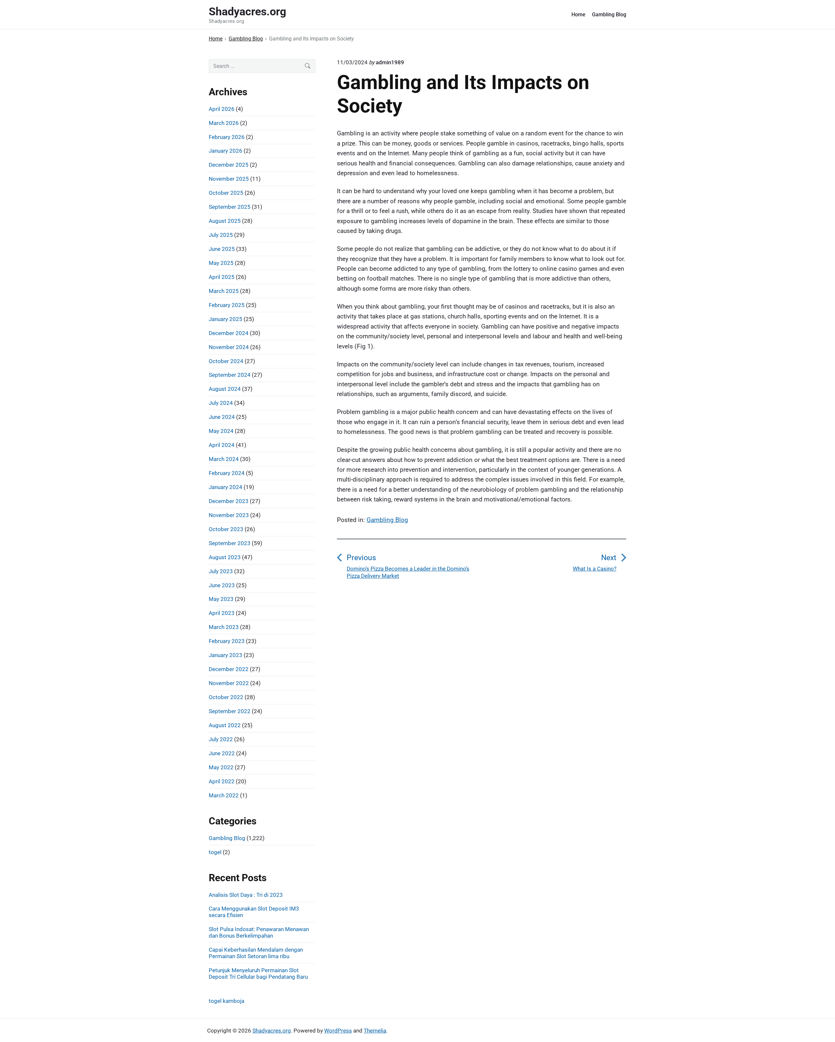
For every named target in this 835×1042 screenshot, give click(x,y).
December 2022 (229, 669)
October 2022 (226, 697)
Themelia (375, 1030)
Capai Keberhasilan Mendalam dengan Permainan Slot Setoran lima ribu (256, 952)
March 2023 (224, 627)
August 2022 (225, 725)
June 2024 (222, 417)
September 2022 (229, 711)
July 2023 (221, 571)
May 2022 (221, 767)
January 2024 (225, 487)
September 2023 (229, 543)
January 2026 (225, 150)
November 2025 (229, 179)
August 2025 (225, 221)
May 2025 (221, 263)
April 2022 (222, 781)
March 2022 (224, 795)
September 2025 (229, 207)
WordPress (338, 1030)
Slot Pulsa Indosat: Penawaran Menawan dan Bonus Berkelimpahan (259, 932)
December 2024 (229, 333)
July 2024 (221, 403)
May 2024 (221, 431)
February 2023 (227, 641)
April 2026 (222, 109)
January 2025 (225, 319)
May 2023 (221, 599)
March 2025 (224, 291)
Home (578, 14)
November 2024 (229, 347)
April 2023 (222, 613)
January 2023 (225, 655)
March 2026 (224, 123)
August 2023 (225, 557)
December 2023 (229, 501)
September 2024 (229, 375)
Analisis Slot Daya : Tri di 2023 (246, 895)
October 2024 (226, 361)
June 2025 (222, 249)
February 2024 (227, 473)
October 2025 (226, 193)
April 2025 (222, 277)
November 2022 (229, 683)
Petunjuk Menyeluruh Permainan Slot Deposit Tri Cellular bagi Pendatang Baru (258, 973)
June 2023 (222, 585)
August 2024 (225, 389)
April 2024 (222, 445)
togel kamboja (226, 1001)
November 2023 (229, 515)
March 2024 (224, 459)
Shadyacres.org (271, 1030)
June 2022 (222, 753)
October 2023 (226, 529)
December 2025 (229, 164)
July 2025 (221, 235)
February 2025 (227, 305)
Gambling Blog (609, 14)
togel (215, 852)
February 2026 (227, 137)
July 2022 (221, 739)
